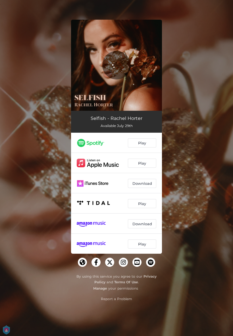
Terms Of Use (126, 282)
